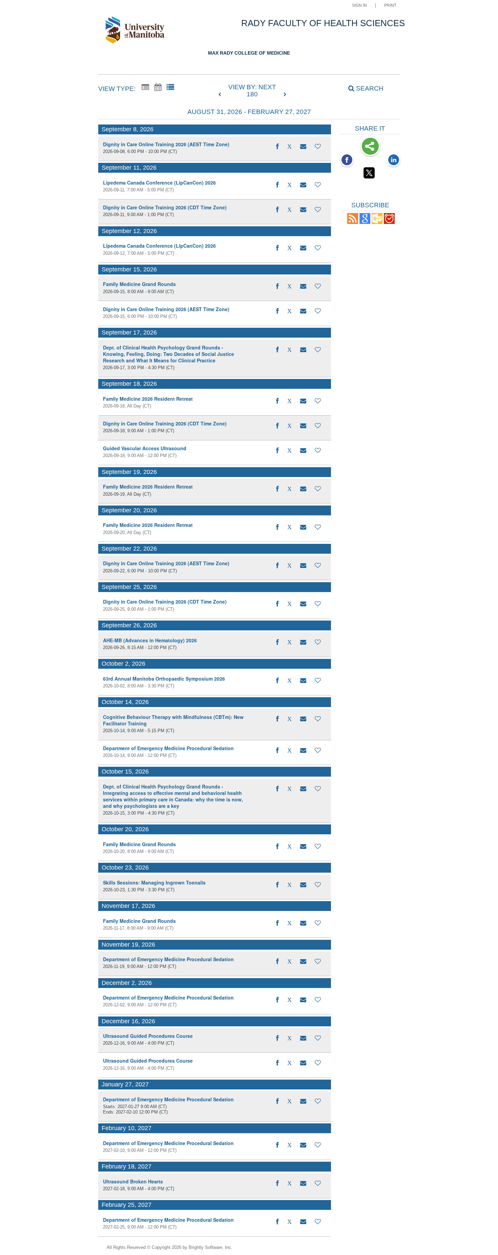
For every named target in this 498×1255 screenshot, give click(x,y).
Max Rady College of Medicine (249, 53)
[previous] (221, 94)
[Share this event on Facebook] (277, 146)
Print (390, 5)
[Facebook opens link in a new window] (347, 160)
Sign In (359, 5)
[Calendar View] (157, 87)
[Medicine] (138, 31)
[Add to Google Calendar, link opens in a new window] (364, 222)
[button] (303, 146)
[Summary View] (145, 87)
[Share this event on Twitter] (289, 146)
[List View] (170, 87)
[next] (285, 94)
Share (370, 147)
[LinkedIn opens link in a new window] (393, 160)
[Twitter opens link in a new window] (370, 174)
